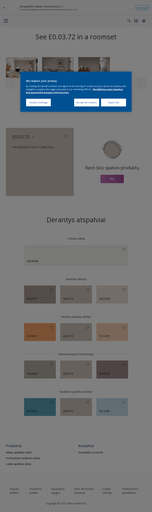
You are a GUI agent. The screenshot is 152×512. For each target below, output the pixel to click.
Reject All (113, 102)
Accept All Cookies (86, 102)
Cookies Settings (38, 102)
